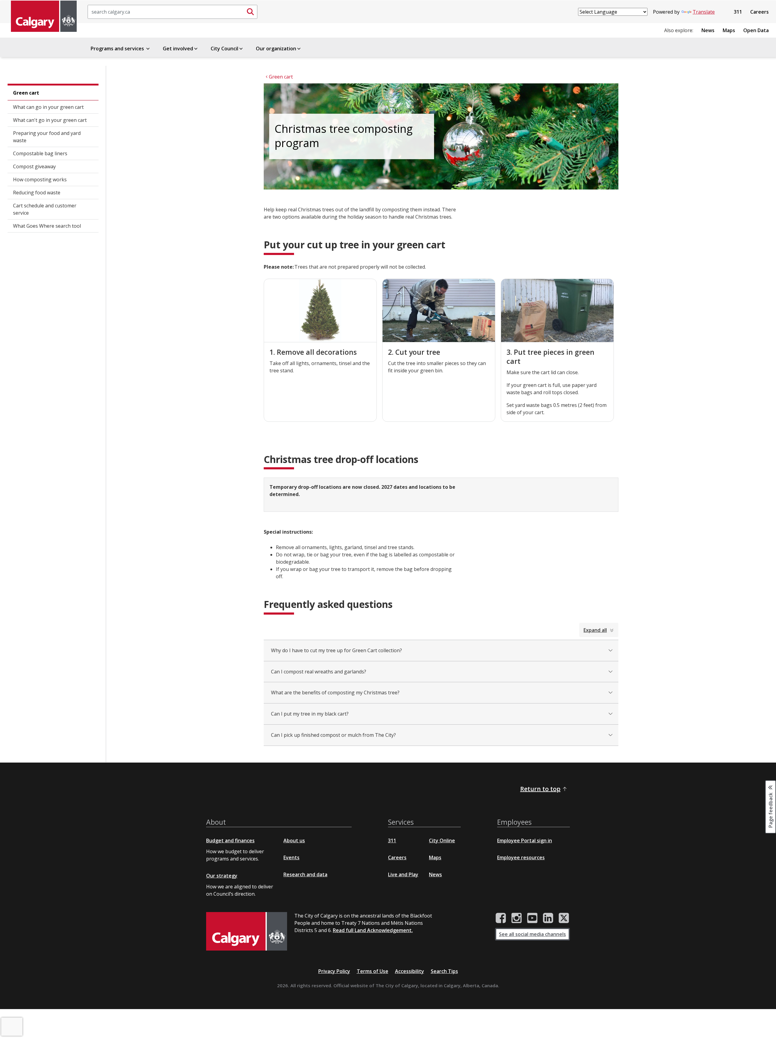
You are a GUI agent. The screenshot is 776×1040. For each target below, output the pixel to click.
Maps (729, 30)
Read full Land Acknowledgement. (373, 930)
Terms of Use (372, 971)
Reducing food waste (36, 192)
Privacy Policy (334, 971)
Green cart (26, 92)
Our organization (276, 48)
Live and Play (403, 874)
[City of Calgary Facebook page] (501, 918)
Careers (759, 11)
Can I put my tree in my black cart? (310, 713)
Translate (704, 11)
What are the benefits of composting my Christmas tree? (335, 692)
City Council (224, 48)
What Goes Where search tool (47, 226)
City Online (442, 840)
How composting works (40, 179)
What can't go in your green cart (50, 120)
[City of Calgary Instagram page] (516, 918)
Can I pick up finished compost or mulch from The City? (333, 735)
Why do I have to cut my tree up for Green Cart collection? (336, 650)
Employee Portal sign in (524, 840)
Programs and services (118, 48)
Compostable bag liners (40, 153)
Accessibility (409, 971)
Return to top (540, 789)
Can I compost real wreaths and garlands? (318, 671)
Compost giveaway (34, 166)
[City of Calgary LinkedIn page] (548, 918)
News (707, 30)
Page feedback (770, 809)
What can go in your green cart (48, 107)
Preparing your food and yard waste (47, 137)
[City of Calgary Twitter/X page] (564, 918)
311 (738, 11)
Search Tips (444, 971)
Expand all (595, 630)
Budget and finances (230, 840)
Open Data (756, 30)
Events (291, 857)
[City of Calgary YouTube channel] (532, 918)
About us (294, 840)
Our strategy (221, 875)
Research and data (305, 874)
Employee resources (521, 857)
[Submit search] (250, 11)
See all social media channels (532, 934)
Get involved (178, 48)
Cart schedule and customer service (44, 209)
